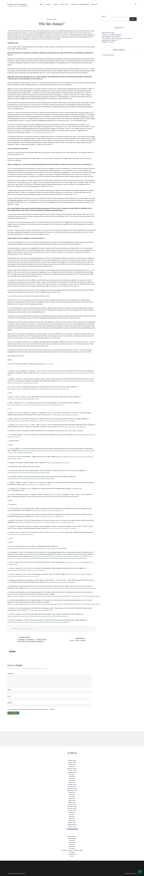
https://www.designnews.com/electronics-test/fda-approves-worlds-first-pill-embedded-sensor (35, 405)
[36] (64, 250)
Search (103, 16)
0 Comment (30, 628)
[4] (8, 63)
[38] (68, 262)
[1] (27, 33)
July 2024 (72, 774)
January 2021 (72, 822)
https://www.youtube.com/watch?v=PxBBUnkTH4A (49, 510)
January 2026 (72, 762)
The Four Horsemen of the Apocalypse (72, 850)
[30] (29, 202)
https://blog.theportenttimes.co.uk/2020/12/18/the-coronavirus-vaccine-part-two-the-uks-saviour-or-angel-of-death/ (61, 588)
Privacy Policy (65, 4)
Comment (10, 673)
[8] (77, 90)
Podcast (48, 4)
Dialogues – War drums (108, 42)
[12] (33, 114)
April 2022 (72, 798)
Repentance (72, 846)
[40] (88, 270)
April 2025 (72, 766)
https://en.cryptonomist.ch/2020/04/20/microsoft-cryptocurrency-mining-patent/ (30, 478)
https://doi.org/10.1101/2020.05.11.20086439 (63, 528)
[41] (91, 270)
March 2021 (72, 820)
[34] (81, 244)
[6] (87, 73)
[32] (64, 210)
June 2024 (72, 776)
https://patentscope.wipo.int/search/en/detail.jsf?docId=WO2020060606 (28, 472)
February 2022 (72, 802)
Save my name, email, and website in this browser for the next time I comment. (32, 709)
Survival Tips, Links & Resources (80, 4)
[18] (53, 138)
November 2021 (72, 808)
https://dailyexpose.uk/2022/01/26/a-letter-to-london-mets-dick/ (26, 570)
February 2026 (72, 760)
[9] (30, 92)
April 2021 (72, 818)
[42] (51, 274)
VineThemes (134, 873)
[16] (64, 126)
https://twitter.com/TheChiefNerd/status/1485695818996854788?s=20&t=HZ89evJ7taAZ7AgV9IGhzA (37, 548)
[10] (62, 94)
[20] (78, 140)
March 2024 (72, 782)
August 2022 (72, 792)
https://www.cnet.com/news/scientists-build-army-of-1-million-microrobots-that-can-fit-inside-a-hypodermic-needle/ (41, 420)
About (41, 4)
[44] (40, 276)
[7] (8, 409)
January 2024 (72, 786)
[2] (18, 35)
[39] (52, 266)
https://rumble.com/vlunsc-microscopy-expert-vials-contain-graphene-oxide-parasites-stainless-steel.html (38, 616)
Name (9, 689)
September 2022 (72, 790)
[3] (8, 387)
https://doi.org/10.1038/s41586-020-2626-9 (66, 414)
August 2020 (72, 826)
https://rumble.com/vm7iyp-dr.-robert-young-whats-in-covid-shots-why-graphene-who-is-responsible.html (38, 622)
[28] (76, 194)
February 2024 (72, 784)
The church (72, 848)
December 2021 (72, 806)
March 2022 (72, 800)
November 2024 (72, 768)
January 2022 (72, 804)
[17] (30, 132)
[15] (60, 124)
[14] (24, 120)
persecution (72, 842)
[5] (36, 63)
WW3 (72, 856)
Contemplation (72, 838)
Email (9, 696)
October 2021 (72, 810)
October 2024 (72, 770)
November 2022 (72, 788)
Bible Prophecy (72, 836)
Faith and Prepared (17, 4)
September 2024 (72, 772)
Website (9, 703)
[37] (50, 252)
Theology (72, 852)
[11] (24, 108)
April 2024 (72, 780)
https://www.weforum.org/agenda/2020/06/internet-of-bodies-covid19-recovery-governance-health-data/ (38, 389)
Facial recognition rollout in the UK (111, 36)
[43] (37, 276)
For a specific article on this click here (42, 132)
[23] (64, 170)
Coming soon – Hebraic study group (111, 34)
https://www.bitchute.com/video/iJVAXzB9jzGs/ (61, 582)
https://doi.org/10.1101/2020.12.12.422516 (38, 484)
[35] (13, 250)
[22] (61, 170)
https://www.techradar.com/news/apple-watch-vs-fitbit (23, 399)
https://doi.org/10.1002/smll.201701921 (42, 610)
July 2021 (72, 814)
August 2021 (72, 812)
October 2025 (72, 764)
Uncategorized (52, 19)
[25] (37, 174)
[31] (13, 204)
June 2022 (72, 794)
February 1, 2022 (19, 628)
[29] (26, 202)
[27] (73, 194)
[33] (19, 226)
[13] (86, 114)
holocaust (72, 840)
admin (12, 651)
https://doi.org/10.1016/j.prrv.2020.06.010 (21, 534)
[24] (34, 174)
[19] (75, 140)
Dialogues (94, 4)
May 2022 (72, 796)
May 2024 (72, 778)
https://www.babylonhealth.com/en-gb (58, 462)
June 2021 (72, 816)
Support (55, 4)
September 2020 (72, 824)
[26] (53, 186)
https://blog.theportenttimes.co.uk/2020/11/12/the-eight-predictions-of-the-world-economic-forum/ (45, 522)
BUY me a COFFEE (48, 364)
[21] (92, 164)
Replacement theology (108, 32)
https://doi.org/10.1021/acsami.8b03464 (73, 426)
